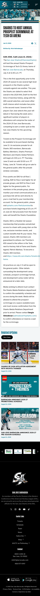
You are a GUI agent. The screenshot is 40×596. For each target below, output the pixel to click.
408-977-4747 (20, 564)
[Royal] (24, 451)
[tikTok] (28, 509)
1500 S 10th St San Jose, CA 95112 (20, 555)
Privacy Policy (7, 589)
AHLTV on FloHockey (20, 543)
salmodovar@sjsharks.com (25, 316)
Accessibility (36, 589)
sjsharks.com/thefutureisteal (19, 205)
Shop (20, 540)
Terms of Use (17, 589)
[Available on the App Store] (13, 579)
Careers (14, 591)
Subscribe (20, 536)
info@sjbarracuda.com (20, 560)
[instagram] (15, 509)
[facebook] (19, 509)
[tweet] (35, 43)
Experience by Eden (25, 591)
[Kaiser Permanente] (15, 451)
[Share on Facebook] (32, 43)
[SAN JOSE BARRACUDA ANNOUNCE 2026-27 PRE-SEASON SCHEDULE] (20, 419)
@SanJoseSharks (28, 60)
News (20, 532)
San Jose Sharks (13, 60)
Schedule (20, 525)
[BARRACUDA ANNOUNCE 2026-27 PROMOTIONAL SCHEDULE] (20, 386)
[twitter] (11, 509)
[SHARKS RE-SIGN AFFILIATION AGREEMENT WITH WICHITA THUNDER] (20, 353)
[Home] (4, 4)
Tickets (20, 521)
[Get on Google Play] (29, 579)
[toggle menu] (36, 4)
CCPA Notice (26, 589)
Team (20, 528)
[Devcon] (33, 451)
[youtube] (24, 509)
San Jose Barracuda (14, 70)
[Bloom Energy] (5, 451)
